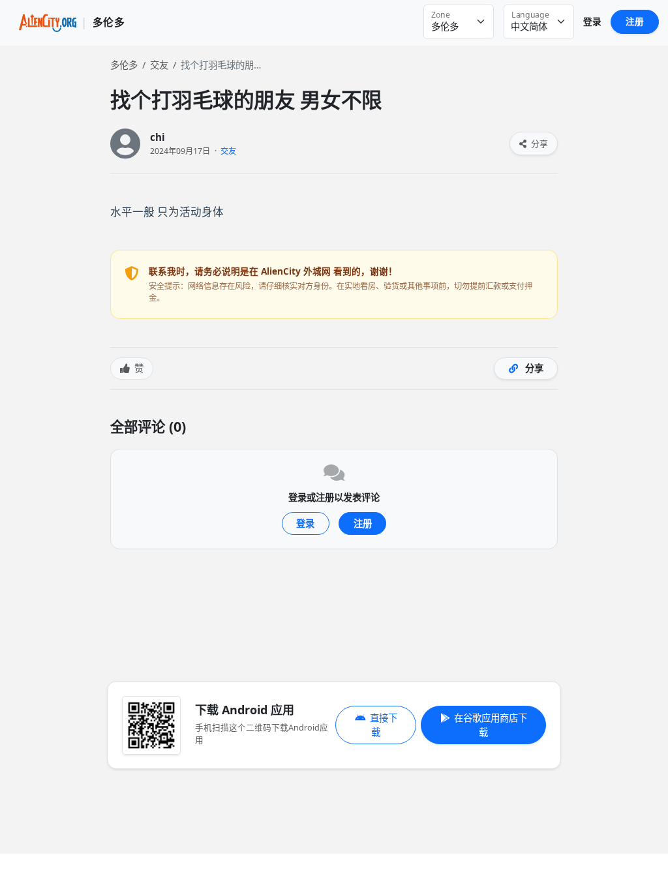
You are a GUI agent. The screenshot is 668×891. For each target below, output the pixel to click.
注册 (635, 21)
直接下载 (383, 725)
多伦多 (124, 65)
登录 (592, 21)
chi (157, 137)
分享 (538, 143)
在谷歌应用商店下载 (490, 725)
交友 (159, 65)
